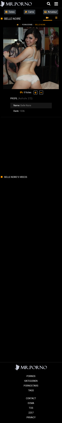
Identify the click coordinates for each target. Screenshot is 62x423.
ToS (31, 408)
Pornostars (27, 25)
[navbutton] (56, 4)
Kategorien (31, 381)
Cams (31, 12)
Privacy (31, 417)
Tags (31, 390)
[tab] (47, 17)
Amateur (52, 12)
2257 (31, 412)
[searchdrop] (49, 4)
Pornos (31, 376)
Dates (11, 12)
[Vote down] (41, 92)
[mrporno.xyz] (16, 4)
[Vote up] (35, 92)
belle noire (40, 25)
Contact (31, 398)
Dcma (31, 403)
